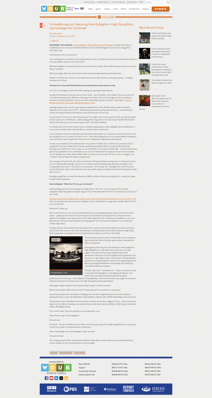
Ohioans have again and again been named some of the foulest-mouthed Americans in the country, (90, 199)
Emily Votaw (57, 33)
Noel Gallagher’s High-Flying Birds (88, 45)
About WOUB (132, 2)
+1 (41, 24)
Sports (98, 9)
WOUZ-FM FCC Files (153, 374)
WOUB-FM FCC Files (120, 374)
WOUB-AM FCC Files (120, 371)
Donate (161, 9)
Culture (107, 9)
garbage (53, 353)
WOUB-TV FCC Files (119, 364)
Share (41, 27)
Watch (123, 9)
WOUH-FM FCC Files (153, 367)
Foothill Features (103, 2)
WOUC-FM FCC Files (153, 364)
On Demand (134, 9)
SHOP (141, 2)
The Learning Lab (118, 2)
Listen (115, 9)
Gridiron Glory (89, 2)
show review (79, 353)
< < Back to (54, 40)
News (90, 9)
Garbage (109, 45)
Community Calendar (87, 371)
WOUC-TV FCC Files (119, 367)
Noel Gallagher (66, 353)
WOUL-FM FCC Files (153, 371)
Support (145, 9)
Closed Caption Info (87, 374)
